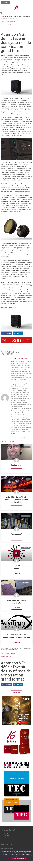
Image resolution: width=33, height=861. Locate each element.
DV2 (15, 307)
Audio (2, 16)
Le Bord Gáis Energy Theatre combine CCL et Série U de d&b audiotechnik (16, 499)
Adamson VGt (5, 55)
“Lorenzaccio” (16, 534)
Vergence (26, 55)
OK (9, 858)
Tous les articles (18, 437)
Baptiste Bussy (16, 465)
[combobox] (16, 13)
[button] (3, 8)
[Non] (31, 855)
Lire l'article (16, 470)
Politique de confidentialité (19, 858)
